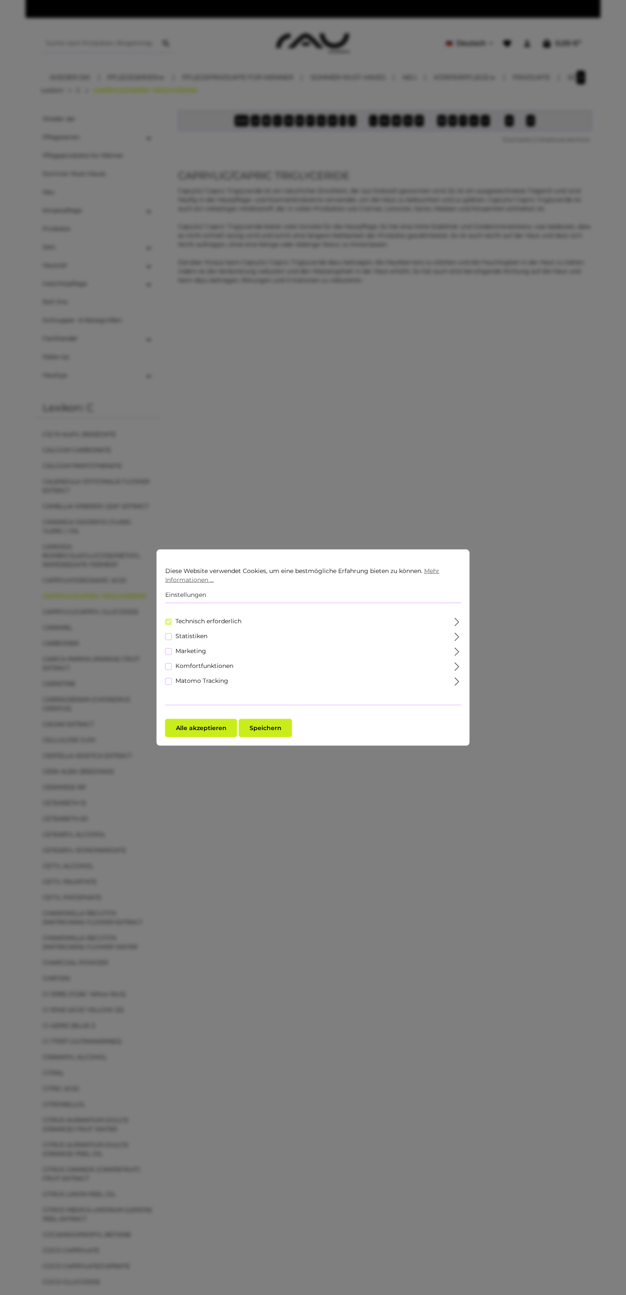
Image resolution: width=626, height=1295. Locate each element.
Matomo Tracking (201, 680)
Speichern (265, 727)
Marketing (190, 650)
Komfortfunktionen (204, 665)
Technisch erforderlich (208, 621)
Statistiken (191, 635)
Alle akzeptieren (201, 727)
